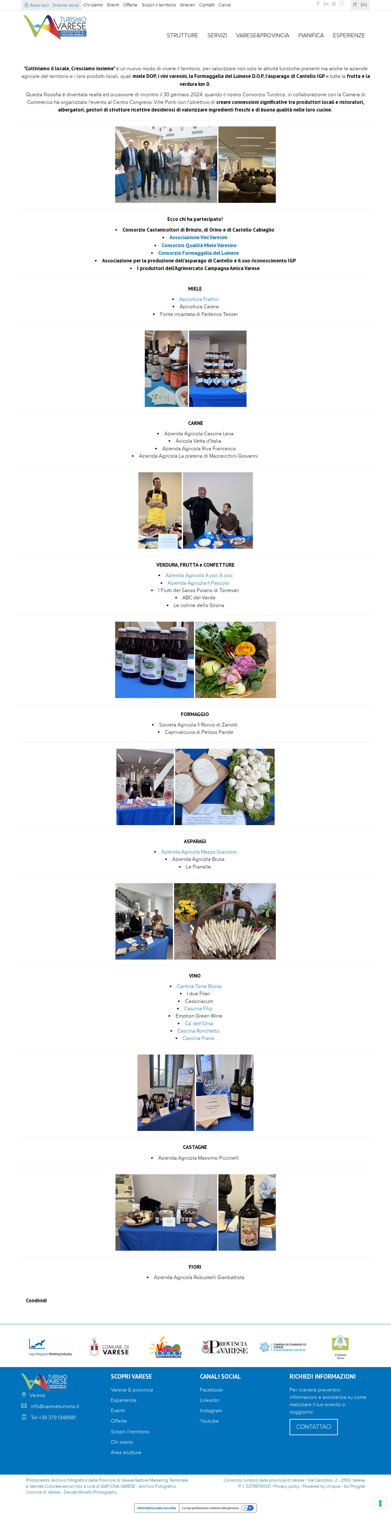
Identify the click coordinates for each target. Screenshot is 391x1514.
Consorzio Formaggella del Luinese (198, 253)
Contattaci (313, 1427)
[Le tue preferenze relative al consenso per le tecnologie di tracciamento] (380, 1503)
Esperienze (349, 35)
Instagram (211, 1411)
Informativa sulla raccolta (156, 1508)
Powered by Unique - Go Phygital (334, 1486)
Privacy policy (286, 1486)
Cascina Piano (199, 1038)
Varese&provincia (262, 35)
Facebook (211, 1390)
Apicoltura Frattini (199, 299)
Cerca (225, 5)
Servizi (217, 35)
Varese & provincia (132, 1390)
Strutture (182, 35)
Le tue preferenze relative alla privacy (210, 1508)
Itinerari (187, 5)
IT (355, 5)
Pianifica (311, 35)
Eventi (113, 5)
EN (364, 5)
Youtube (209, 1421)
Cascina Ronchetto (198, 1031)
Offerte (130, 5)
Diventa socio (65, 5)
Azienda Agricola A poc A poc (199, 575)
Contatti (206, 5)
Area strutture (126, 1453)
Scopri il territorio (159, 5)
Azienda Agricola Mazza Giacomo (199, 852)
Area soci (39, 5)
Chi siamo (93, 5)
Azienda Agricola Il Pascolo (199, 583)
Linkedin (209, 1400)
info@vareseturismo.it (55, 1406)
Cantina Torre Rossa (199, 986)
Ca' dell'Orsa (199, 1024)
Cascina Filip (198, 1009)
